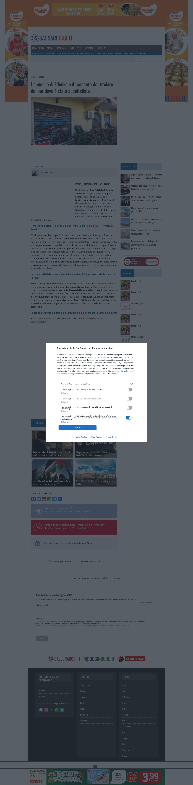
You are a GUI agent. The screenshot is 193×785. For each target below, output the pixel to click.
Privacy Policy (111, 437)
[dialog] (96, 392)
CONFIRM (77, 428)
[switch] (129, 389)
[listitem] (96, 384)
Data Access (96, 437)
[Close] (141, 348)
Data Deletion (81, 437)
